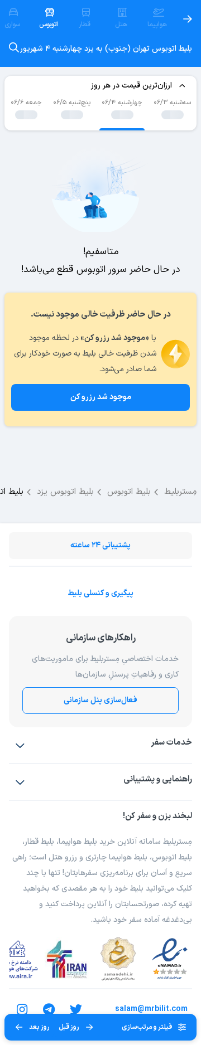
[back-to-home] (187, 19)
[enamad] (169, 959)
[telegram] (49, 1009)
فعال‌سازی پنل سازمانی (100, 700)
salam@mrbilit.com (151, 1009)
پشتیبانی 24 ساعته (100, 545)
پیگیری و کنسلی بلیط (100, 593)
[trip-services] (20, 745)
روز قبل (69, 1027)
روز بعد (39, 1027)
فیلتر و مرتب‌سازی (147, 1027)
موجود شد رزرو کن (100, 397)
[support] (20, 782)
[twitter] (76, 1009)
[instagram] (22, 1009)
